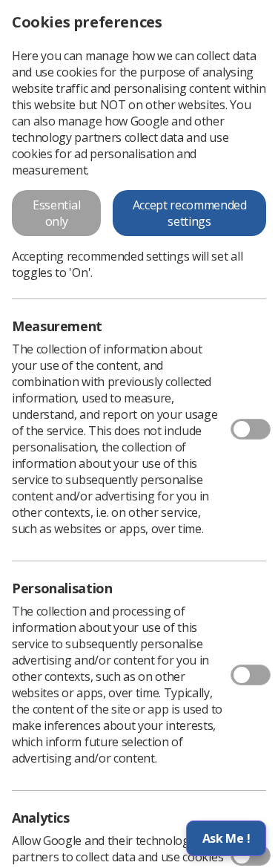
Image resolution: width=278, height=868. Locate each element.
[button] (226, 838)
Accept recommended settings (190, 213)
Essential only (56, 213)
